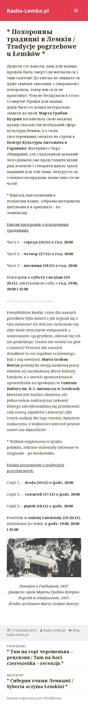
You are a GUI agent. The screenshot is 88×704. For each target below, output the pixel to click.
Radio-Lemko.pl (28, 10)
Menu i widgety (76, 15)
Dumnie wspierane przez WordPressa (34, 698)
